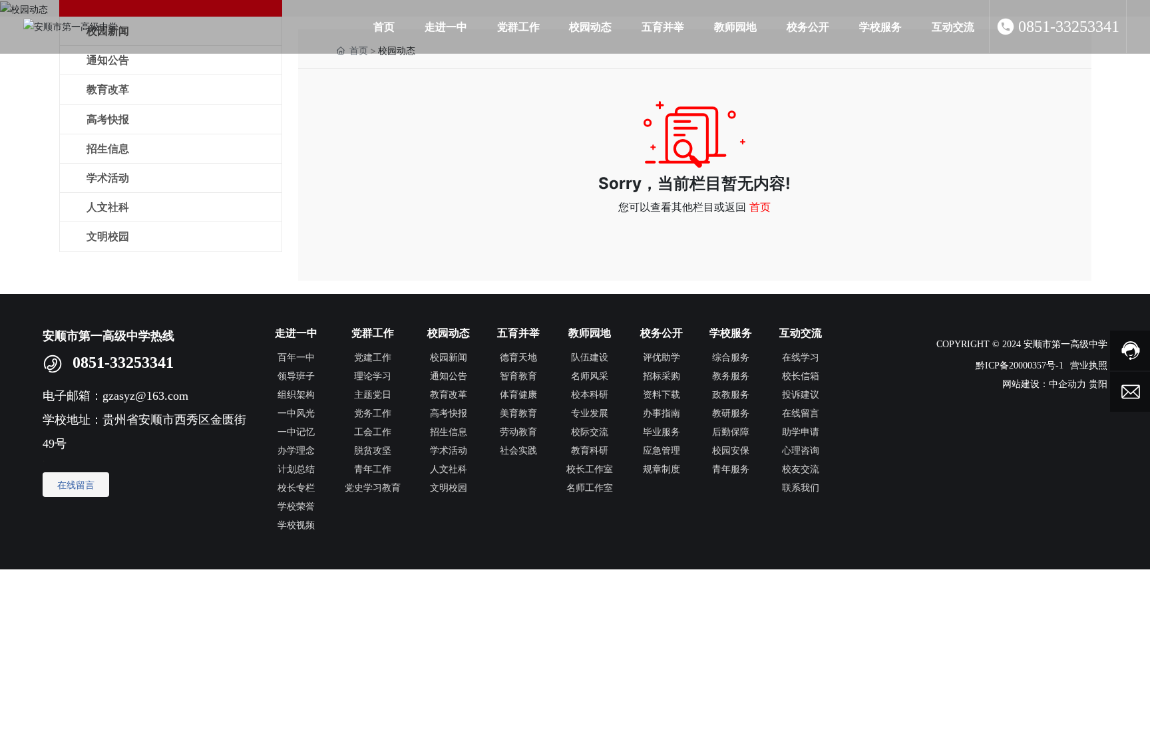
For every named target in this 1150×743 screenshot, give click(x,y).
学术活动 (108, 178)
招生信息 (108, 148)
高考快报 (108, 119)
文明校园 (108, 236)
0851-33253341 (1068, 26)
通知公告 (108, 60)
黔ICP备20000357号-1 (1019, 366)
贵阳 (1098, 384)
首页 (760, 207)
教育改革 (108, 89)
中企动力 (1067, 384)
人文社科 (108, 207)
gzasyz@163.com (147, 395)
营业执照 (1088, 365)
